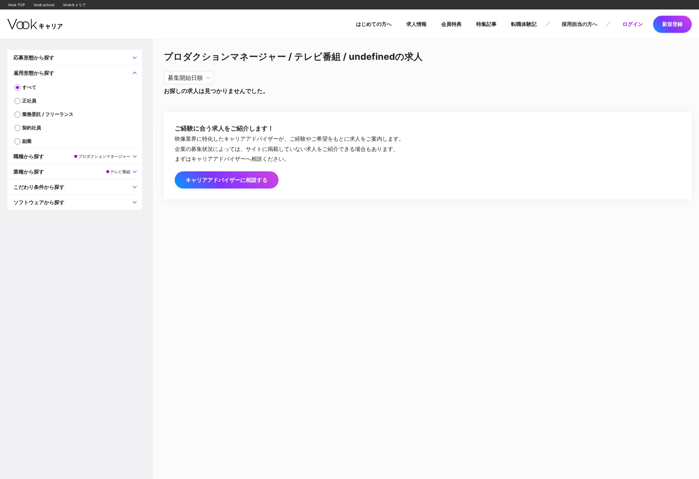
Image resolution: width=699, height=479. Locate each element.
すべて (29, 87)
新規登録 (672, 24)
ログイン (633, 24)
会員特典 (451, 24)
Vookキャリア (74, 5)
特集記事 (486, 24)
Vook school (43, 5)
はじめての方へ (374, 24)
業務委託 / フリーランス (48, 114)
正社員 (29, 101)
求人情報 (416, 24)
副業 (27, 141)
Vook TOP (16, 5)
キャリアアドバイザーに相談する (227, 179)
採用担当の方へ (579, 24)
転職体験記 (524, 24)
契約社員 (31, 128)
